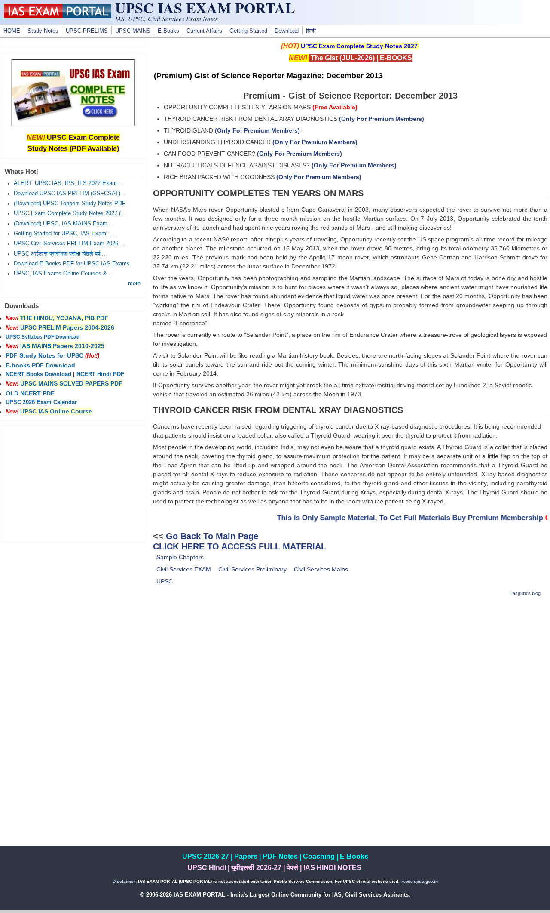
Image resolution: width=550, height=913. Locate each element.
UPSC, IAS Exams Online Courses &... (63, 274)
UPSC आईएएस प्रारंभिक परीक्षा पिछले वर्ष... (59, 254)
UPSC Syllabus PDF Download (42, 337)
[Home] (57, 15)
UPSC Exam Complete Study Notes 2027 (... (70, 213)
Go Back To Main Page (212, 536)
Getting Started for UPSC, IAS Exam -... (64, 234)
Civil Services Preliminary (252, 569)
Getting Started (248, 31)
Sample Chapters (180, 557)
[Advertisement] (350, 665)
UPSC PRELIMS (87, 31)
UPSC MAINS (132, 31)
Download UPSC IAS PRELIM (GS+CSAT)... (69, 194)
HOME (11, 31)
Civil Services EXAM (183, 569)
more (134, 284)
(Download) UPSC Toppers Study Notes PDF (69, 203)
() (381, 118)
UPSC (164, 581)
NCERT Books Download (38, 374)
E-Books (168, 31)
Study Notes (43, 31)
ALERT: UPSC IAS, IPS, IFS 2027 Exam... (68, 183)
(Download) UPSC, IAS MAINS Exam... (63, 224)
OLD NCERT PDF (30, 393)
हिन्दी (311, 31)
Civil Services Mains (321, 569)
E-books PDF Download (40, 365)
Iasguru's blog (526, 593)
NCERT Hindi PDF (100, 374)
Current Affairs (204, 31)
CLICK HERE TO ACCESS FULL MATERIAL (239, 546)
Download (287, 31)
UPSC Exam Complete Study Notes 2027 (359, 46)
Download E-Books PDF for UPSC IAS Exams (72, 264)
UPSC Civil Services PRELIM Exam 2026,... (69, 244)
